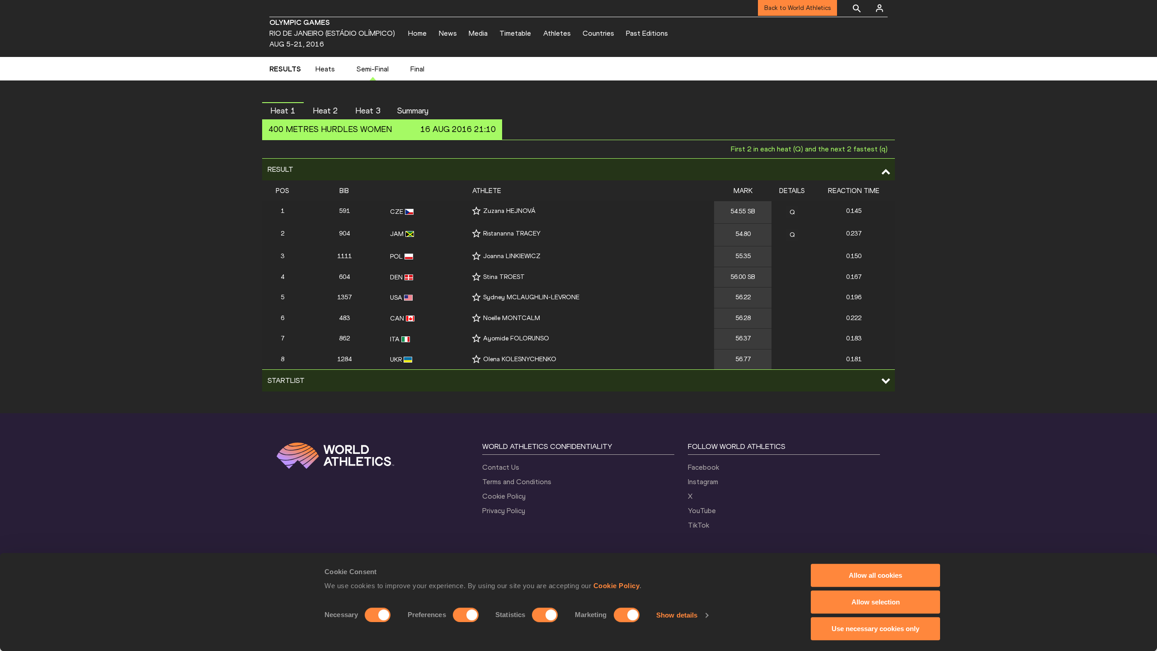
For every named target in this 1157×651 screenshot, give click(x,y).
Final (417, 69)
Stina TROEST (504, 277)
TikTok (698, 525)
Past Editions (647, 33)
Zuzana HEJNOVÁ (509, 211)
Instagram (703, 481)
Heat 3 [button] (368, 111)
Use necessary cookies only (875, 628)
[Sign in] (879, 8)
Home (417, 33)
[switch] (466, 615)
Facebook (703, 467)
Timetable (515, 33)
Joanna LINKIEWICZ (512, 256)
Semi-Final (373, 69)
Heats (325, 69)
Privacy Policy (503, 510)
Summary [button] (412, 111)
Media (478, 33)
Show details (676, 615)
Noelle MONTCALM (511, 318)
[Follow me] (476, 211)
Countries (598, 33)
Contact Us (500, 467)
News (448, 33)
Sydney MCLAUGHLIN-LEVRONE (531, 297)
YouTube (702, 510)
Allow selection (875, 602)
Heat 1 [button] (283, 111)
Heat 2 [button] (325, 111)
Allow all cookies (875, 575)
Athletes (557, 33)
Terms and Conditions (516, 481)
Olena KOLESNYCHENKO (519, 359)
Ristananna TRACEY (512, 233)
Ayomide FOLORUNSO (516, 338)
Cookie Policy (616, 586)
